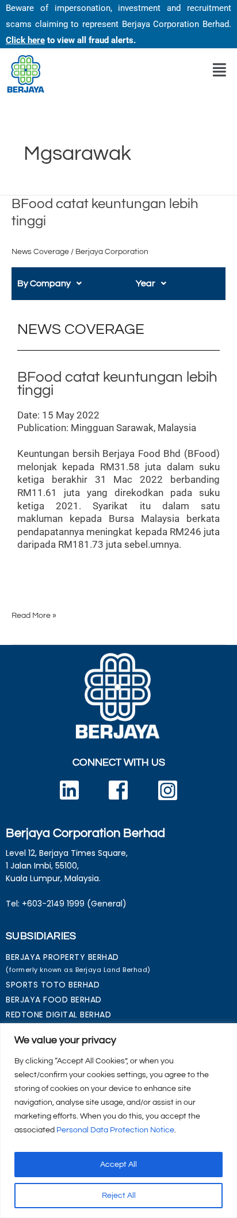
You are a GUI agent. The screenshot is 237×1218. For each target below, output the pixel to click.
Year (145, 283)
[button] (219, 70)
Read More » (34, 614)
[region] (118, 1120)
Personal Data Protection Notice (115, 1130)
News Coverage (40, 252)
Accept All (118, 1165)
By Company (44, 283)
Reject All (119, 1196)
